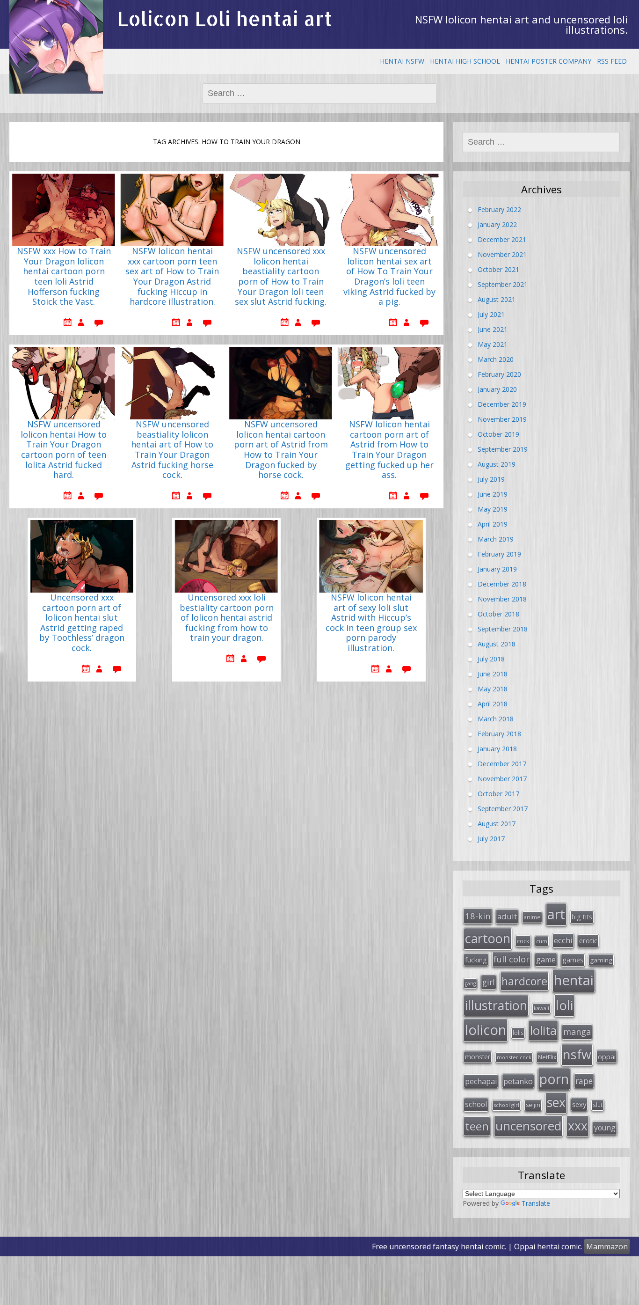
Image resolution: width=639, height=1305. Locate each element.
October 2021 (498, 269)
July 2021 (491, 314)
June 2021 (493, 329)
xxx (578, 1125)
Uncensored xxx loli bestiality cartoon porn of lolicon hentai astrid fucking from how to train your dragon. (227, 618)
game (546, 959)
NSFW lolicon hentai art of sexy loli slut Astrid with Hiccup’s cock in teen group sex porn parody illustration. (371, 623)
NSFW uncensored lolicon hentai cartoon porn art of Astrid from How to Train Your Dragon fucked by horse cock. (281, 449)
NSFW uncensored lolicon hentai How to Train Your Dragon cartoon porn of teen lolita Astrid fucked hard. (64, 449)
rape (584, 1080)
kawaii (541, 1008)
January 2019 (497, 569)
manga (577, 1031)
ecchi (563, 940)
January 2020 (497, 389)
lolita (543, 1030)
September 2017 (503, 808)
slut (598, 1104)
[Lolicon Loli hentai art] (56, 47)
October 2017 (498, 793)
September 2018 (503, 628)
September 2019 (503, 449)
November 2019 (502, 419)
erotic (588, 940)
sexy (579, 1104)
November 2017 (502, 778)
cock (523, 941)
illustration (496, 1005)
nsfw (577, 1054)
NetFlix (547, 1057)
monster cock (514, 1057)
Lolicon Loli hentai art (224, 18)
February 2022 (499, 209)
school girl (506, 1104)
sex (556, 1102)
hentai (574, 980)
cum (541, 941)
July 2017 (491, 838)
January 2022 (497, 224)
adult (507, 916)
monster (477, 1056)
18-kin (478, 916)
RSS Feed (612, 61)
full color (512, 959)
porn (554, 1079)
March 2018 (496, 718)
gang (470, 983)
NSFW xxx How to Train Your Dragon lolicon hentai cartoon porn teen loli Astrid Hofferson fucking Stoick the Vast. (64, 276)
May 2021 (493, 344)
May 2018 (493, 688)
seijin (533, 1105)
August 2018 (497, 643)
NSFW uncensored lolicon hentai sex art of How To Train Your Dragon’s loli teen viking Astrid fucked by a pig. (389, 276)
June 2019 (493, 494)
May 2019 (493, 509)
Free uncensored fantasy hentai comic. (439, 1246)
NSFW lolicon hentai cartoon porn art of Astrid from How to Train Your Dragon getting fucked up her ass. (389, 449)
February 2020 (499, 374)
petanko (518, 1081)
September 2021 (503, 284)
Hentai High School (465, 61)
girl (488, 982)
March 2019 (496, 539)
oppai (607, 1056)
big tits (582, 916)
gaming (601, 960)
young (605, 1127)
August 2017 (497, 823)
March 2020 (496, 359)
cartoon (487, 938)
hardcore (524, 981)
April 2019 (493, 524)
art (556, 914)
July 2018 (491, 658)
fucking (476, 959)
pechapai (481, 1081)
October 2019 (498, 434)
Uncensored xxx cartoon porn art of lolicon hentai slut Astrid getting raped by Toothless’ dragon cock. (81, 623)
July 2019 (491, 479)
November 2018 (502, 598)
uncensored (528, 1125)
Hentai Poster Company (548, 61)
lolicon (485, 1029)
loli (564, 1005)
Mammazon (607, 1246)
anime (532, 917)
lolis (518, 1033)
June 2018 (493, 673)
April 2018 (493, 703)
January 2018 (497, 748)
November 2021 (502, 254)
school (476, 1104)
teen (477, 1126)
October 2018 (498, 613)
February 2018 (499, 733)
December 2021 (502, 239)
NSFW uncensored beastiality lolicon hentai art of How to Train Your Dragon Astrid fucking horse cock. (172, 449)
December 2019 (502, 404)
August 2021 (497, 299)
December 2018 (502, 583)
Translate (536, 1203)
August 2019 (497, 464)
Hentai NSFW (402, 61)
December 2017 (502, 763)
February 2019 (499, 554)
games (572, 959)
